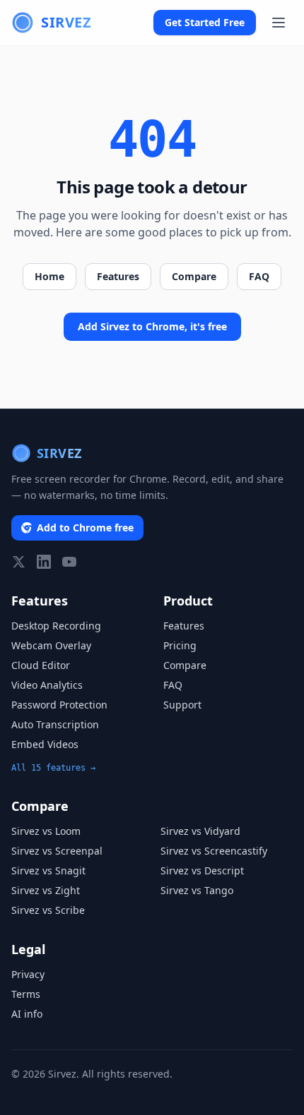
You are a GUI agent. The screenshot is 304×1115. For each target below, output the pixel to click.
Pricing (180, 645)
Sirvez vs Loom (46, 831)
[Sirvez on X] (18, 562)
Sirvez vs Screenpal (57, 850)
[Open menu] (278, 22)
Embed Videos (44, 744)
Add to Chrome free (85, 527)
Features (118, 276)
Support (182, 704)
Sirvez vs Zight (45, 890)
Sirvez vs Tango (196, 890)
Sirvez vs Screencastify (213, 850)
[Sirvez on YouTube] (69, 562)
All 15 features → (53, 768)
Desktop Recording (56, 625)
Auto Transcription (55, 724)
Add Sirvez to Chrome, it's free (152, 326)
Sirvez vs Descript (202, 870)
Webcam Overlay (51, 645)
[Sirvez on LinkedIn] (44, 562)
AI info (26, 1013)
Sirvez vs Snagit (48, 870)
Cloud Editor (40, 665)
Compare (194, 276)
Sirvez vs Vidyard (200, 831)
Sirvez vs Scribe (48, 910)
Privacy (28, 974)
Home (49, 276)
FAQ (259, 276)
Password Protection (59, 704)
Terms (25, 994)
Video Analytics (47, 685)
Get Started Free (205, 22)
